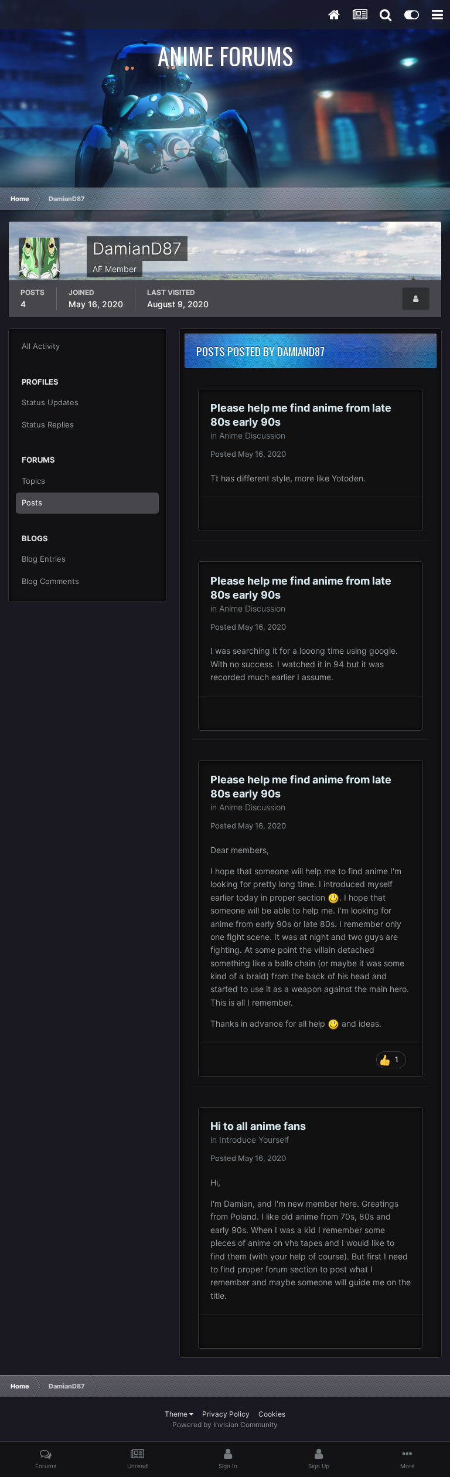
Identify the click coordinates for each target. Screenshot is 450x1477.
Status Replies (48, 424)
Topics (33, 480)
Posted (248, 454)
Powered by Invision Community (225, 1424)
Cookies (271, 1414)
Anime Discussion (252, 435)
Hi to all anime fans (258, 1126)
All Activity (41, 346)
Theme (177, 1414)
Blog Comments (50, 581)
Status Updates (50, 402)
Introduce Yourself (254, 1140)
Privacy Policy (226, 1414)
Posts (32, 502)
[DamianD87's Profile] (415, 298)
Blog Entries (44, 558)
